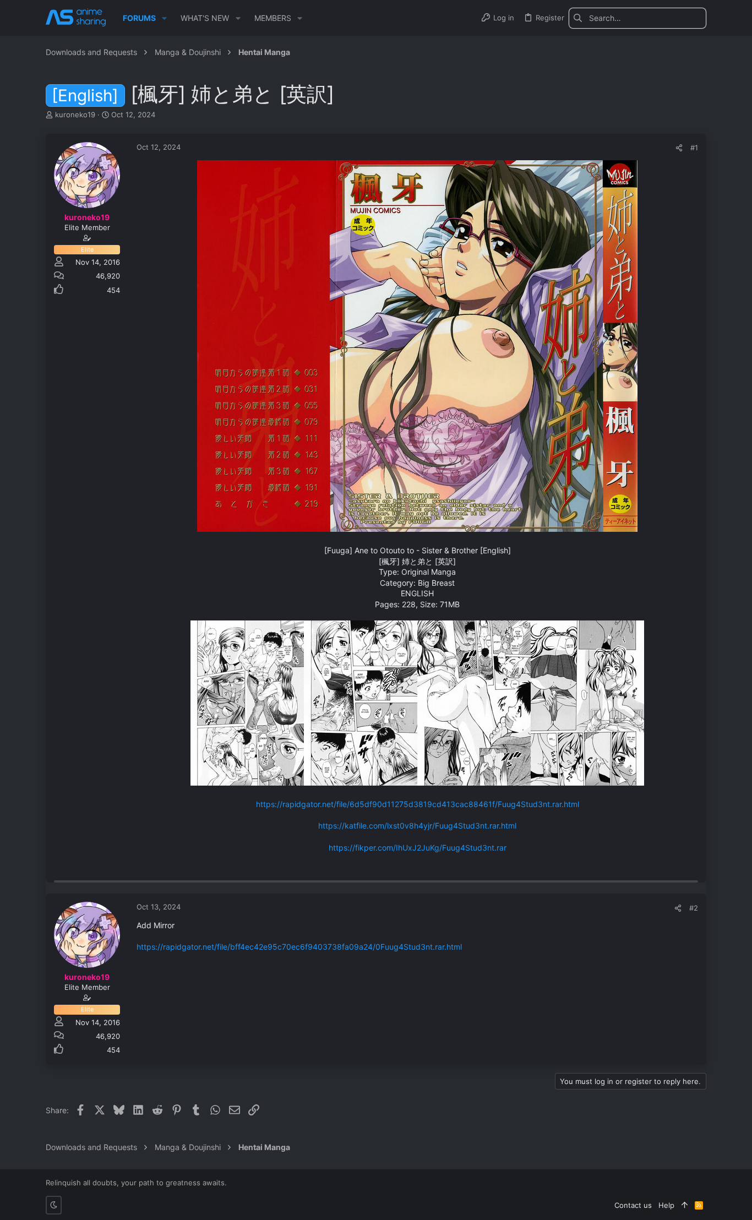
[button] (164, 18)
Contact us (633, 1205)
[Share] (679, 148)
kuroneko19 (75, 114)
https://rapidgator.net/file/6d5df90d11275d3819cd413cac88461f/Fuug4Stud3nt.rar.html (417, 804)
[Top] (684, 1205)
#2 (693, 907)
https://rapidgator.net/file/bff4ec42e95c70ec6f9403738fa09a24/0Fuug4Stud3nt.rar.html (299, 946)
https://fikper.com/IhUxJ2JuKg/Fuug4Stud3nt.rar (417, 847)
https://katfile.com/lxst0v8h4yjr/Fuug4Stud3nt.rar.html (417, 825)
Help (666, 1205)
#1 (694, 147)
